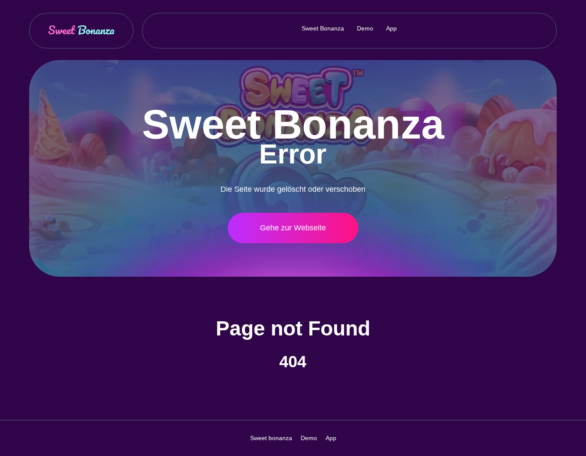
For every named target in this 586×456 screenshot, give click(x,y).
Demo (365, 28)
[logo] (81, 30)
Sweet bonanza (323, 28)
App (391, 28)
